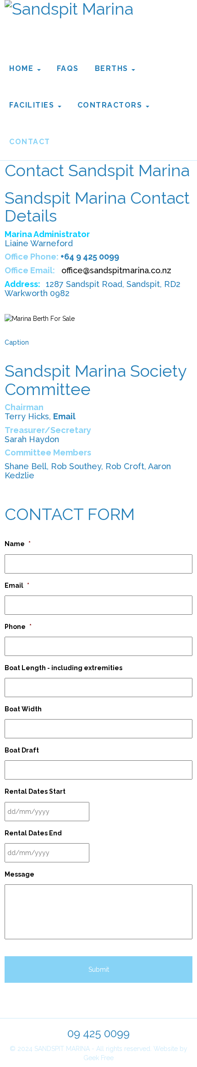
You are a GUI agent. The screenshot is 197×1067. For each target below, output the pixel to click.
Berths (113, 68)
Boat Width (23, 709)
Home (22, 68)
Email (17, 585)
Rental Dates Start (35, 791)
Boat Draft (22, 750)
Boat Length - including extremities (63, 668)
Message (19, 874)
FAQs (68, 68)
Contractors (111, 105)
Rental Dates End (33, 833)
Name (18, 543)
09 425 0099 (98, 1033)
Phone (18, 626)
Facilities (33, 105)
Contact (29, 141)
